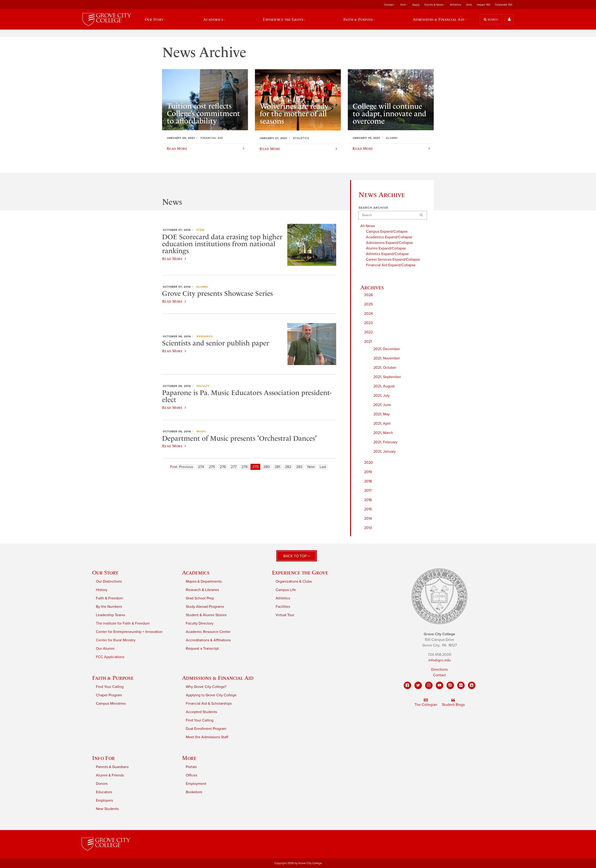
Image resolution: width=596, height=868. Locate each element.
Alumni (202, 286)
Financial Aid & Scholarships (209, 703)
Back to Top (295, 556)
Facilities (283, 606)
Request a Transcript (202, 648)
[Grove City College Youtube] (439, 685)
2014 (368, 518)
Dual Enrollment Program (206, 728)
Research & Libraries (202, 590)
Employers (104, 800)
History (101, 590)
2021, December (386, 349)
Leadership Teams (110, 615)
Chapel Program (109, 695)
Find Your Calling (110, 686)
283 (299, 467)
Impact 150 (483, 4)
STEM (200, 230)
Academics (196, 572)
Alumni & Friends (110, 775)
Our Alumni (105, 648)
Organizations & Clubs (294, 581)
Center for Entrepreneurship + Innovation (129, 631)
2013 (368, 528)
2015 (368, 509)
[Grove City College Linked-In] (471, 685)
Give (469, 4)
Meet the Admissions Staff (207, 737)
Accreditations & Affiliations (208, 640)
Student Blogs (453, 704)
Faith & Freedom (109, 598)
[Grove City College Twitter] (418, 685)
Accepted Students (201, 712)
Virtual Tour (285, 615)
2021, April (382, 423)
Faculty (203, 386)
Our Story (105, 572)
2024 (368, 313)
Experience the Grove (300, 572)
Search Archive (373, 208)
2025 (368, 304)
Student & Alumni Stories (206, 615)
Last (323, 467)
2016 (368, 500)
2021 (368, 341)
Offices (191, 775)
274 (201, 467)
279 (255, 467)
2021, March (383, 433)
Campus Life (286, 590)
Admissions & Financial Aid (218, 678)
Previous (186, 467)
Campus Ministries (111, 703)
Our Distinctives (109, 581)
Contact (439, 675)
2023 (368, 323)
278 (244, 467)
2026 (368, 295)
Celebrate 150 (503, 4)
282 (288, 467)
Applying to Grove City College (211, 695)
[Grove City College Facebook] (407, 685)
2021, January (384, 451)
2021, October (384, 367)
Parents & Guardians (112, 767)
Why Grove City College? (206, 686)
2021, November (386, 358)
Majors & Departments (204, 581)
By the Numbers (109, 606)
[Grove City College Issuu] (450, 685)
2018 (368, 481)
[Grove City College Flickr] (461, 685)
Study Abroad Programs (205, 606)
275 (212, 467)
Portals (191, 767)
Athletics (455, 4)
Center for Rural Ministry (115, 640)
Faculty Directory (199, 623)
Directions (439, 669)
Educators (104, 792)
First (173, 467)
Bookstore (194, 792)
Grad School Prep (200, 598)
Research (204, 336)
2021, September (387, 377)
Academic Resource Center (208, 631)
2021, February (385, 442)
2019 (368, 472)
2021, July (381, 395)
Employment (196, 783)
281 (277, 467)
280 (266, 467)
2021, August (384, 386)
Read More (172, 258)
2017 (368, 490)
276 (223, 467)
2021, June (382, 405)
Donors (102, 783)
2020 (368, 462)
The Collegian (425, 704)
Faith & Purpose (113, 678)
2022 (368, 332)
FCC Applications (110, 657)
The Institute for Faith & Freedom (123, 623)
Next (311, 467)
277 (234, 467)
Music (201, 431)
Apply (416, 4)
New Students (107, 808)
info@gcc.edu (439, 660)
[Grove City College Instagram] (429, 685)
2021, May (381, 414)
